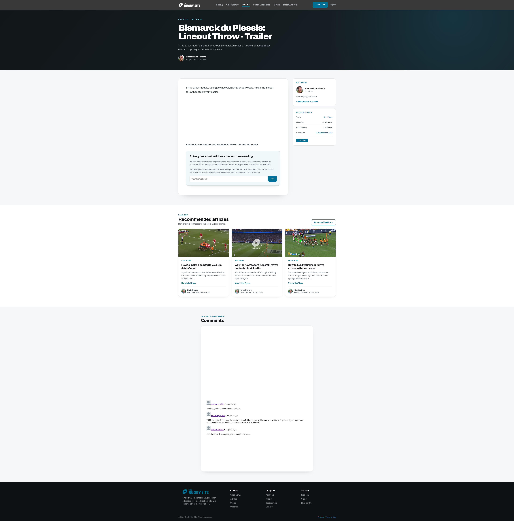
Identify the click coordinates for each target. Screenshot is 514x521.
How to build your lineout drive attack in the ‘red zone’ (306, 267)
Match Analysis (290, 5)
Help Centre (306, 503)
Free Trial (320, 5)
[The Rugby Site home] (189, 5)
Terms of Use (330, 517)
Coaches (234, 507)
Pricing (219, 5)
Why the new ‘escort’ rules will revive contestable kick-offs (256, 267)
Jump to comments (324, 132)
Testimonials (271, 503)
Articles (246, 4)
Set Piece (197, 19)
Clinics (276, 5)
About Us (270, 495)
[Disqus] (257, 363)
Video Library (232, 5)
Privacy (321, 517)
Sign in (333, 5)
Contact (269, 507)
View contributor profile (307, 101)
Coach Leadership (261, 5)
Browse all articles (323, 222)
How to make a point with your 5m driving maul (201, 267)
